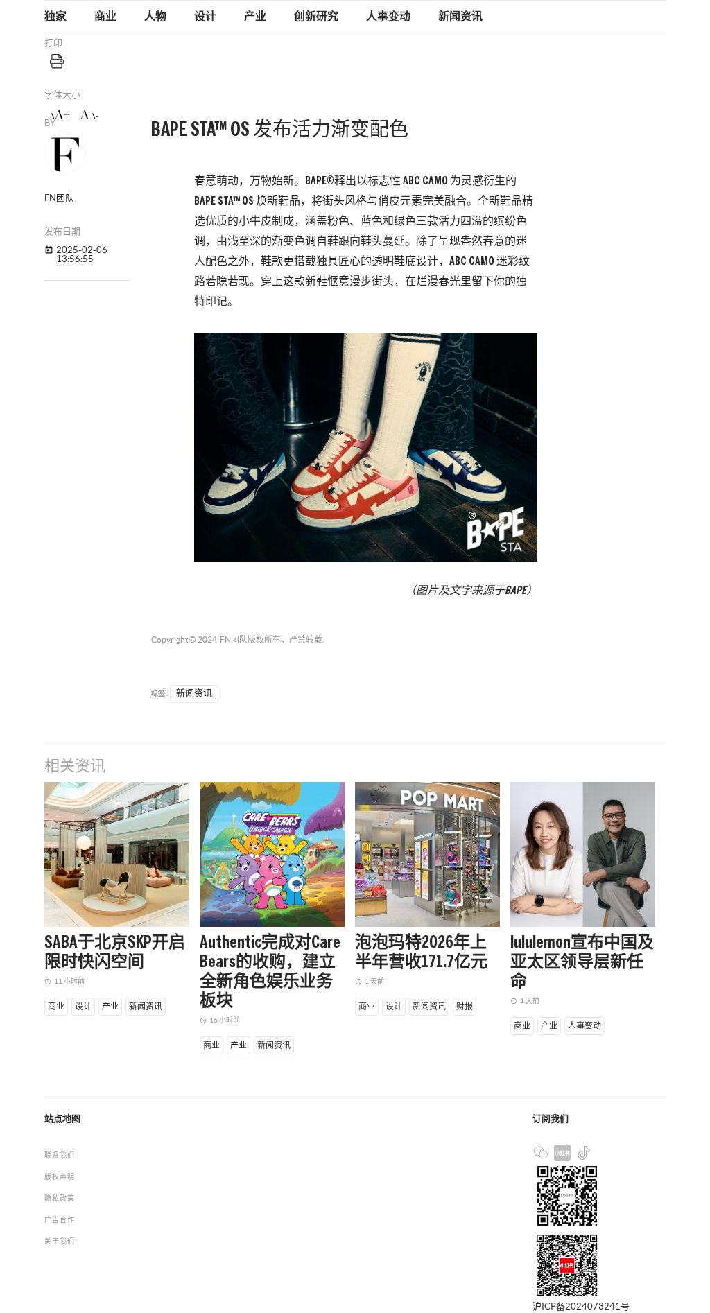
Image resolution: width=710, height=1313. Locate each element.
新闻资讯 (460, 17)
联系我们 (59, 1155)
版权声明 (59, 1177)
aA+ (59, 115)
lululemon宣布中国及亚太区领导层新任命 (582, 962)
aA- (89, 115)
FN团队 (234, 639)
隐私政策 (59, 1198)
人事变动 (388, 17)
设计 (205, 17)
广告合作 (59, 1220)
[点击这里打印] (56, 60)
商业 (105, 17)
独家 (55, 17)
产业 (255, 17)
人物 (155, 17)
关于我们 (59, 1241)
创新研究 (316, 17)
